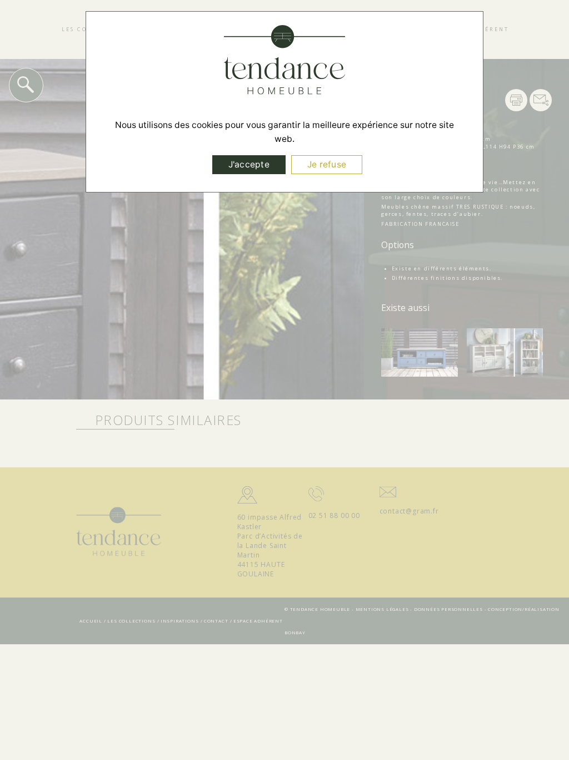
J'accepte (248, 164)
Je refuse (326, 164)
